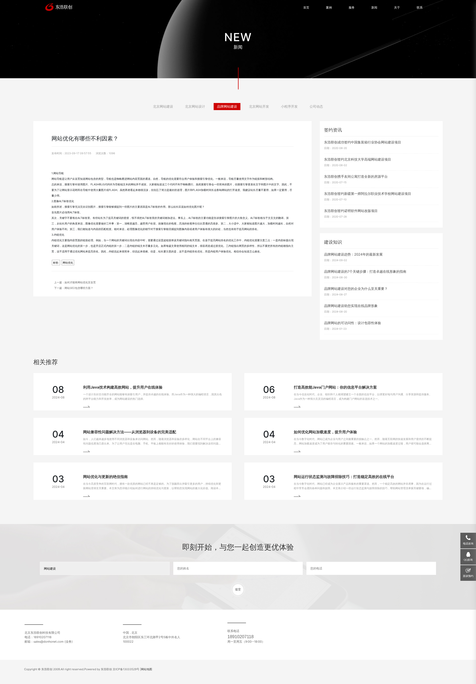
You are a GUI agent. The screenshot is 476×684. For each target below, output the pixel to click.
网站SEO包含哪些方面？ (79, 287)
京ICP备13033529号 (126, 669)
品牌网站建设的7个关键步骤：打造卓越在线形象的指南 (365, 271)
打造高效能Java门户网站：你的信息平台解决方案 (335, 387)
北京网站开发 (259, 106)
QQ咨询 (468, 559)
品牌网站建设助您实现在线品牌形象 (351, 306)
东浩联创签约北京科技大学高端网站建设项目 (357, 159)
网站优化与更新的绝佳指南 (105, 476)
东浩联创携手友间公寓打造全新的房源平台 (356, 176)
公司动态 (316, 106)
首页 (306, 7)
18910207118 (240, 636)
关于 (397, 7)
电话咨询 (468, 543)
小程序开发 (289, 106)
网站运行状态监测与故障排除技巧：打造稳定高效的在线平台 (344, 476)
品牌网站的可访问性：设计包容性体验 (352, 323)
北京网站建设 (163, 106)
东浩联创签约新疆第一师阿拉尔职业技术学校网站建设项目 (367, 194)
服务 (352, 7)
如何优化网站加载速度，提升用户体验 (325, 432)
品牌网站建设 (227, 106)
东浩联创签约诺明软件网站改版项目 (351, 211)
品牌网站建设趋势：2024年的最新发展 (353, 254)
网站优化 (68, 262)
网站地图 (146, 669)
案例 (329, 7)
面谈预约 (468, 576)
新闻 (374, 7)
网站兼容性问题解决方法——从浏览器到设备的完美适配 (129, 432)
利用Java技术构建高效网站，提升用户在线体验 (123, 387)
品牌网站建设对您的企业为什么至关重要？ (356, 289)
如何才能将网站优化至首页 (80, 282)
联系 (420, 7)
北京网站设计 (195, 106)
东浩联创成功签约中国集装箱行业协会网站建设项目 (362, 142)
